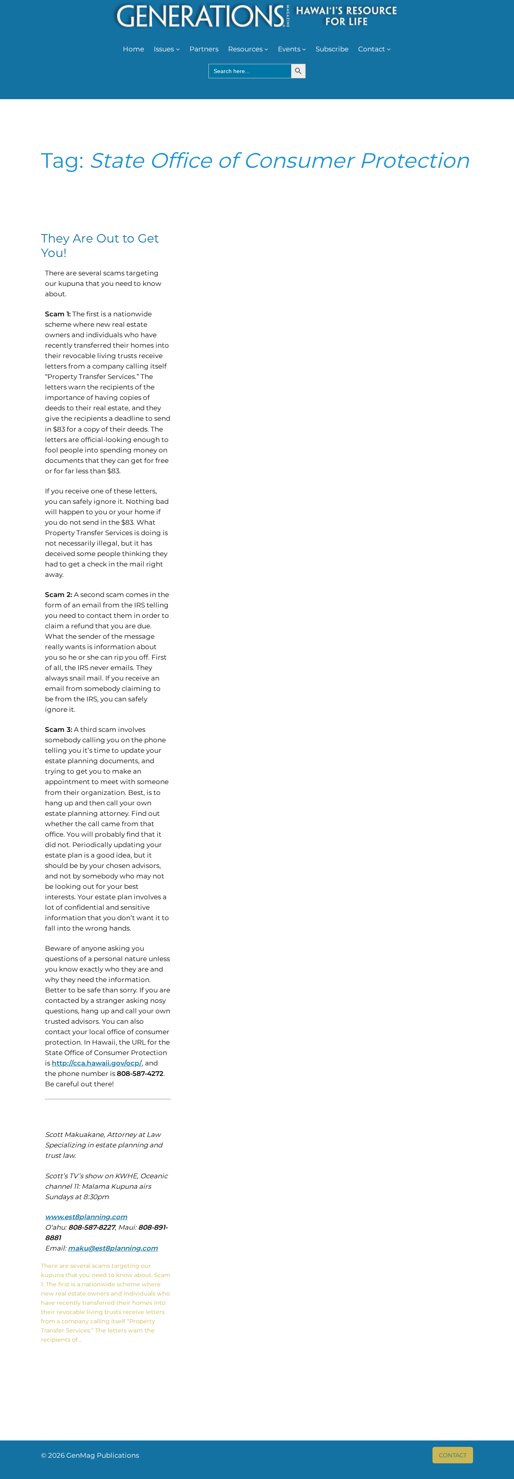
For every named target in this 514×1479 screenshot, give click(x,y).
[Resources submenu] (266, 49)
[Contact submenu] (389, 49)
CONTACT (453, 1455)
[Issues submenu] (178, 49)
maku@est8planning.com (113, 1248)
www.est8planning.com (86, 1217)
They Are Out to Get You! (100, 245)
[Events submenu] (304, 49)
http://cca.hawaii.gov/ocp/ (97, 1063)
